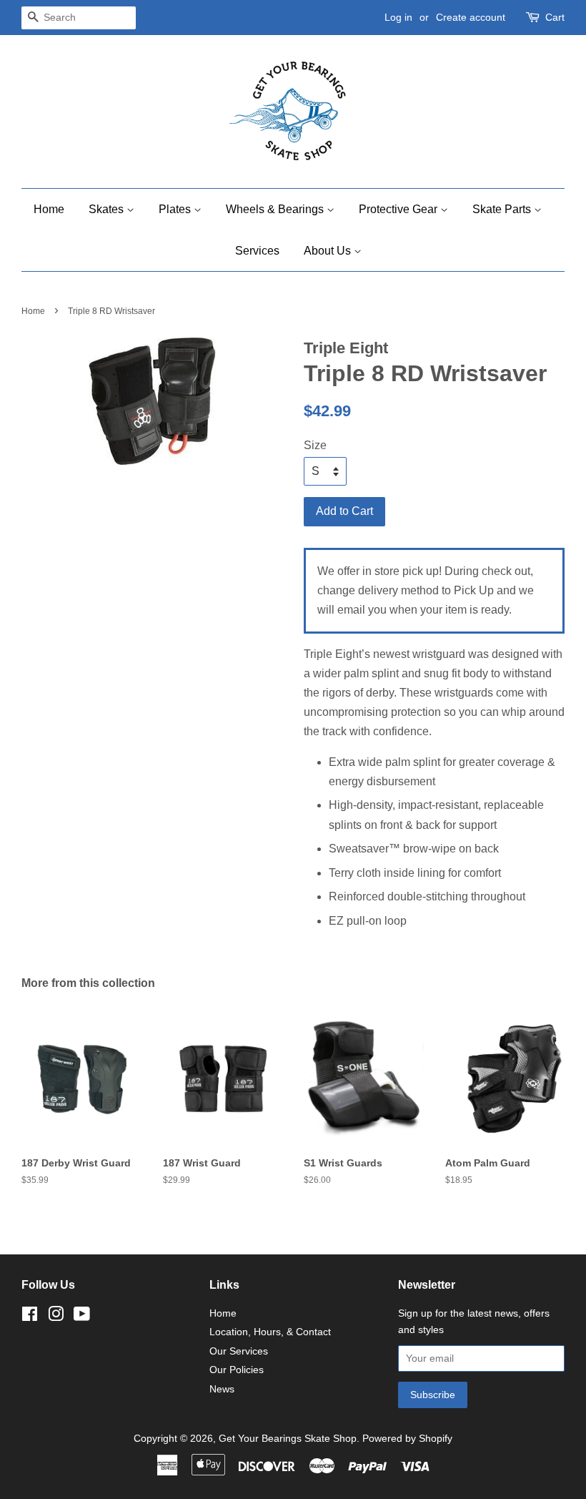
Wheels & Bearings (276, 209)
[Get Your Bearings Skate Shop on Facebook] (29, 1317)
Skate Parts (503, 209)
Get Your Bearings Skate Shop (288, 1438)
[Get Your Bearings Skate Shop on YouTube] (82, 1317)
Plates (176, 209)
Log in (398, 17)
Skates (107, 209)
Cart (555, 17)
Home (49, 209)
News (221, 1389)
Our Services (238, 1351)
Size (315, 445)
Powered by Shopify (407, 1438)
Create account (470, 17)
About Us (329, 251)
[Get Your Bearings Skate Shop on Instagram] (56, 1317)
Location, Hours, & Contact (270, 1332)
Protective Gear (399, 209)
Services (257, 251)
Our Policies (236, 1370)
